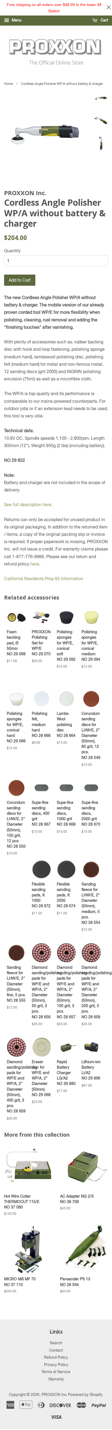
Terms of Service (56, 1372)
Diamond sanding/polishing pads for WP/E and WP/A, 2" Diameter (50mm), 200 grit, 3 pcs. (91, 992)
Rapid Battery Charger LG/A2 (66, 1072)
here (34, 563)
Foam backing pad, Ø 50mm (16, 642)
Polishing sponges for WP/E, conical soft (66, 645)
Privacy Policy (56, 1365)
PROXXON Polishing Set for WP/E (41, 642)
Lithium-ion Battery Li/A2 (91, 1069)
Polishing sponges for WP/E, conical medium (91, 645)
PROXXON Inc (54, 1394)
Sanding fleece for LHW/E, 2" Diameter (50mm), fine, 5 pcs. (16, 983)
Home (8, 84)
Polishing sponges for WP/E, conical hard (16, 727)
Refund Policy (56, 1357)
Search (56, 1343)
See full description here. (28, 504)
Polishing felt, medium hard (41, 724)
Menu (16, 20)
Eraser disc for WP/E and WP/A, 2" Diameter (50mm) (41, 1078)
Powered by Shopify (85, 1394)
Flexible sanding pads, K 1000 (41, 895)
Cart (103, 20)
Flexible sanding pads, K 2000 (66, 895)
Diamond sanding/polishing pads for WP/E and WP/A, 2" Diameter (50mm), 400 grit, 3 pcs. (16, 1086)
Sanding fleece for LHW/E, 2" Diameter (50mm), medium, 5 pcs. (91, 903)
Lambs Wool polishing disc (66, 724)
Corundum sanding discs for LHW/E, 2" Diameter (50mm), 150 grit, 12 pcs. (16, 824)
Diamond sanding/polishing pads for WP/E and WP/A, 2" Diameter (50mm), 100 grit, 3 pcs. (66, 992)
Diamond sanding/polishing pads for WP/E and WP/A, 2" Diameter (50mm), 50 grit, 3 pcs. (41, 992)
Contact (56, 1350)
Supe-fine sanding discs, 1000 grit (66, 813)
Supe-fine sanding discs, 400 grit (41, 813)
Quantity (12, 250)
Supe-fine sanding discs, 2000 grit (91, 813)
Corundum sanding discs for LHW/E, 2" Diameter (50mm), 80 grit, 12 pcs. (91, 735)
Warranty (56, 1379)
